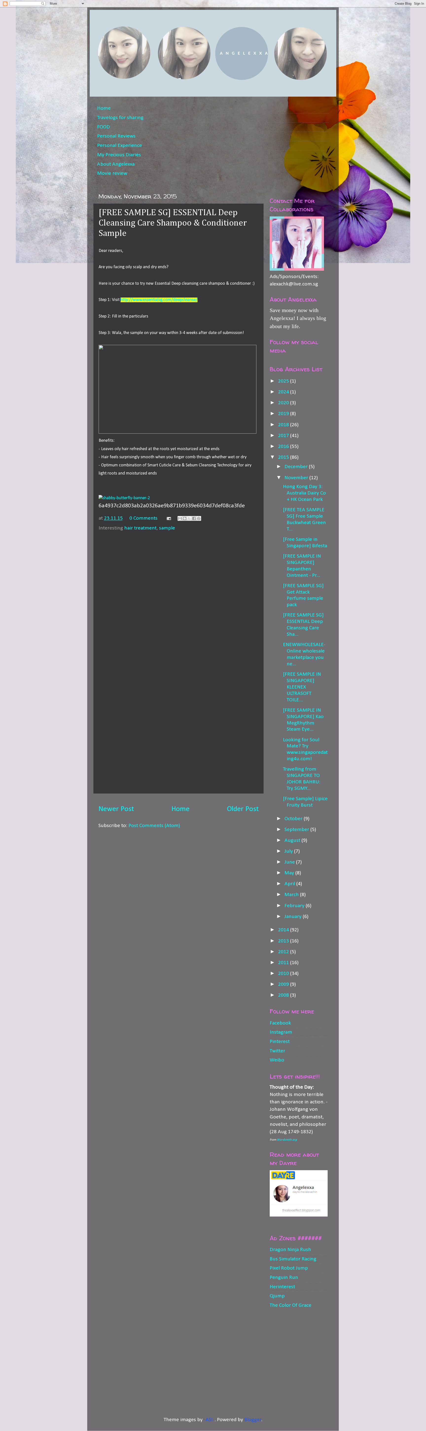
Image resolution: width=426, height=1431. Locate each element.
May (289, 873)
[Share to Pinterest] (198, 518)
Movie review (112, 173)
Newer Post (116, 809)
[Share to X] (189, 518)
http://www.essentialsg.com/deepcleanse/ (159, 300)
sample (167, 528)
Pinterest (280, 1041)
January (293, 916)
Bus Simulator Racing (293, 1259)
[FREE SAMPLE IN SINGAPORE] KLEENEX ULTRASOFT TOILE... (302, 687)
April (290, 883)
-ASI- (209, 1419)
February (295, 905)
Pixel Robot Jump (289, 1268)
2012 (284, 951)
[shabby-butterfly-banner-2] (124, 498)
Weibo (277, 1060)
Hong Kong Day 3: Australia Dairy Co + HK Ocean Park (304, 493)
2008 (284, 995)
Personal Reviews (116, 136)
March (292, 894)
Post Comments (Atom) (154, 825)
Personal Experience (119, 145)
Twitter (277, 1051)
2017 (284, 435)
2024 (284, 392)
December (296, 466)
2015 (284, 457)
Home (104, 108)
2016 (284, 446)
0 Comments (143, 518)
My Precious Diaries (119, 155)
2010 (284, 973)
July (289, 851)
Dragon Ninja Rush (290, 1249)
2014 (284, 930)
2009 (284, 984)
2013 (284, 941)
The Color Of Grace (290, 1305)
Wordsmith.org (287, 1139)
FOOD (103, 127)
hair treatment (140, 528)
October (294, 818)
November (296, 477)
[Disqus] (178, 596)
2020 (284, 403)
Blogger (252, 1419)
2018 (284, 424)
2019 (284, 413)
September (297, 829)
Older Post (243, 809)
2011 (284, 962)
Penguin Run (284, 1277)
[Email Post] (168, 518)
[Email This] (180, 518)
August (293, 840)
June (290, 862)
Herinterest (282, 1287)
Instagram (281, 1032)
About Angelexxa (116, 164)
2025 (284, 381)
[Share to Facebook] (194, 518)
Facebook (280, 1023)
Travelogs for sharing (120, 117)
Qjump (277, 1296)
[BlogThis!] (184, 518)
